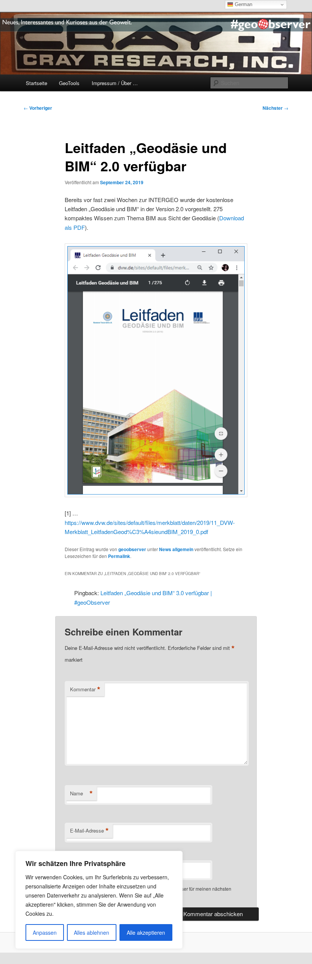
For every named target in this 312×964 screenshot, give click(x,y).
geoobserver (132, 549)
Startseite (36, 83)
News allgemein (176, 549)
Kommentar (85, 689)
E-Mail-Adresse (89, 831)
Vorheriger (38, 107)
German (242, 4)
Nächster (275, 107)
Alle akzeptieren (146, 932)
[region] (99, 900)
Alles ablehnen (91, 932)
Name (81, 793)
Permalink (119, 556)
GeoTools (69, 83)
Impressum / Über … (115, 83)
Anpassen (45, 932)
